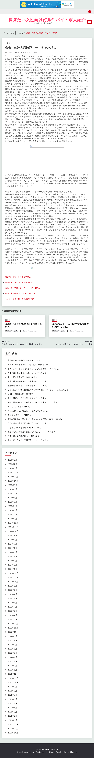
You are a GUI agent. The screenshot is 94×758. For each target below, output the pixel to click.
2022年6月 (12, 649)
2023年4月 (12, 607)
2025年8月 (12, 489)
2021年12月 (13, 674)
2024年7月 (12, 544)
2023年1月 (12, 619)
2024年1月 (12, 569)
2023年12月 (13, 573)
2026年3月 (12, 460)
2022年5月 (12, 653)
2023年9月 (12, 586)
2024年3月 (12, 560)
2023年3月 (12, 611)
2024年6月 (12, 548)
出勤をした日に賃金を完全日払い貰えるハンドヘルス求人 (31, 432)
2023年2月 (12, 615)
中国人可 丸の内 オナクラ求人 (19, 282)
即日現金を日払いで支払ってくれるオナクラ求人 (28, 411)
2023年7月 (12, 594)
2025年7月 (12, 493)
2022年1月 (12, 670)
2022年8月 (12, 640)
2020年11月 (13, 728)
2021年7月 (12, 695)
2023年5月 (12, 602)
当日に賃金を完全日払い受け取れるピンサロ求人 (28, 423)
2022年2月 (12, 665)
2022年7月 (12, 644)
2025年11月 (13, 476)
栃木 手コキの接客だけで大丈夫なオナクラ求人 (28, 381)
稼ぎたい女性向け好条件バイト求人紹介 (47, 20)
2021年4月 (12, 707)
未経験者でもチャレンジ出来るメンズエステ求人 (28, 385)
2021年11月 (13, 678)
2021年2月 (12, 716)
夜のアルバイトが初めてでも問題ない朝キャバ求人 (70, 325)
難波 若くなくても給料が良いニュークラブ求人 (28, 440)
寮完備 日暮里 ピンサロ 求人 (19, 415)
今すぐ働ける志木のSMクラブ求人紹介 (24, 436)
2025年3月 (12, 510)
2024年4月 (12, 556)
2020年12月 (13, 724)
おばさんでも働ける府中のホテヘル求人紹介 (26, 427)
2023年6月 (12, 598)
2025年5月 (12, 502)
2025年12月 (13, 472)
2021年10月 (13, 682)
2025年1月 (12, 518)
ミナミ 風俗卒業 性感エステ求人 (20, 299)
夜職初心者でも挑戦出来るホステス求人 (23, 325)
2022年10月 (13, 632)
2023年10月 (13, 581)
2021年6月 (12, 699)
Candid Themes (70, 752)
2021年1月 (12, 720)
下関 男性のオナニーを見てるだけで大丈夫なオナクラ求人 (32, 402)
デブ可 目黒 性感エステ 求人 (19, 406)
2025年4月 (12, 506)
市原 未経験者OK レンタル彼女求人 (21, 293)
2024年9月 (12, 535)
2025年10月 (13, 481)
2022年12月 (13, 623)
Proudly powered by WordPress (30, 752)
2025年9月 (12, 485)
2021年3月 (12, 712)
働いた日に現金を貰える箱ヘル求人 (22, 377)
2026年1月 (12, 468)
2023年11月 (13, 577)
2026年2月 (12, 464)
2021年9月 (12, 686)
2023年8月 (12, 590)
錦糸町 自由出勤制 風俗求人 (20, 394)
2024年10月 (13, 531)
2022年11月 (13, 628)
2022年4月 (12, 657)
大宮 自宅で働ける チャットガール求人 (22, 288)
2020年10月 (13, 733)
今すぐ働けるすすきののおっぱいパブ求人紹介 (27, 373)
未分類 (7, 43)
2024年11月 (13, 527)
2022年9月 (12, 636)
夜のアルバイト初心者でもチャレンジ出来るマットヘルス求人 (33, 369)
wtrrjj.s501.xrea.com (30, 52)
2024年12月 (13, 523)
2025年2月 (12, 514)
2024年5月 (12, 552)
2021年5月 (12, 703)
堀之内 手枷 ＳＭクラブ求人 (18, 277)
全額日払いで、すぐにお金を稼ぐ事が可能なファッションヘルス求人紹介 (38, 390)
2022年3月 (12, 661)
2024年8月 (12, 539)
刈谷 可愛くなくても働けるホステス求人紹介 (27, 398)
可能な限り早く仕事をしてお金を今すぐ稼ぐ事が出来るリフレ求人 (35, 419)
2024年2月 (12, 565)
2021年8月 (12, 691)
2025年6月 (12, 497)
